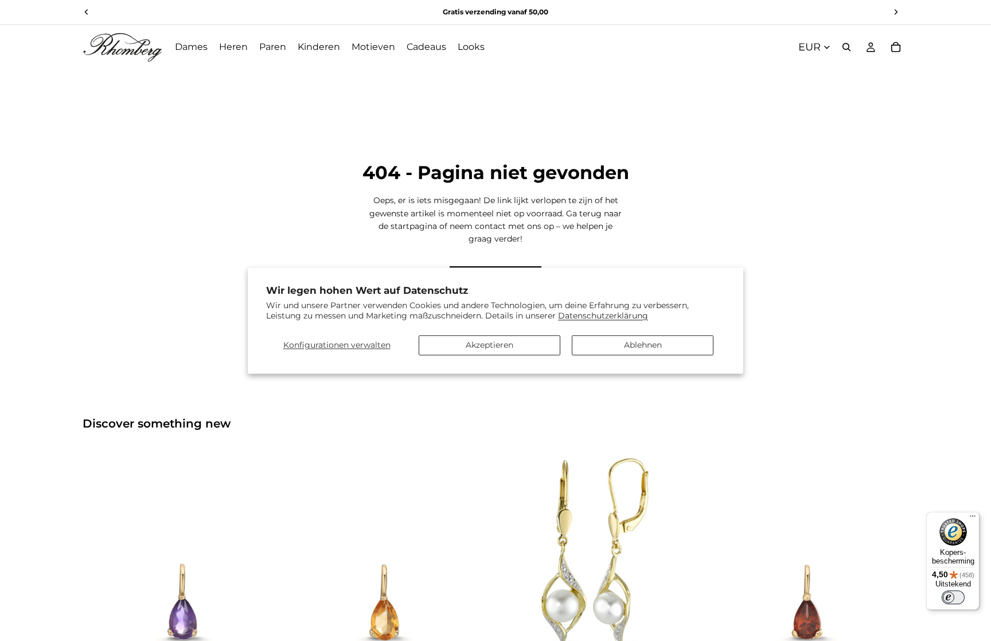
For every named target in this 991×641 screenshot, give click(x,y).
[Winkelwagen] (895, 47)
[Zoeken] (846, 47)
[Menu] (973, 519)
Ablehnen (643, 345)
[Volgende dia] (266, 550)
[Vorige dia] (100, 550)
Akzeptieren (489, 345)
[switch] (953, 597)
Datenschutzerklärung (603, 315)
